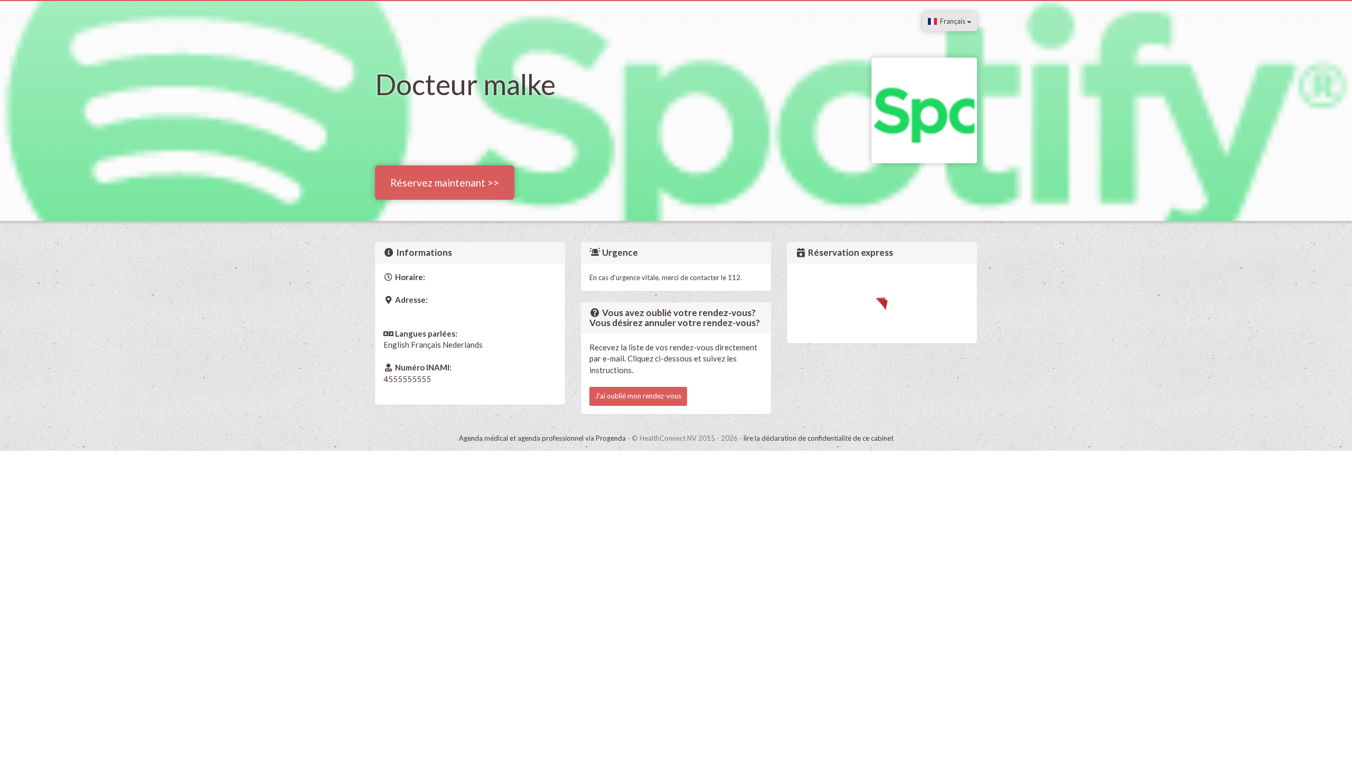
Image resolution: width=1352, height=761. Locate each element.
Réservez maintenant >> (444, 183)
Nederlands (463, 344)
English (396, 344)
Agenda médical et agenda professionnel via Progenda (542, 438)
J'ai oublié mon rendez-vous (638, 396)
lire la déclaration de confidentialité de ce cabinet (819, 438)
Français (952, 21)
